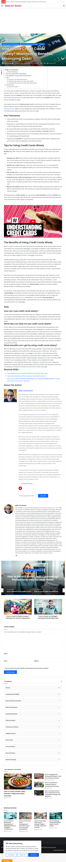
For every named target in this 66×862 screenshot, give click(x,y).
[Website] (16, 556)
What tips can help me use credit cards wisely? (21, 81)
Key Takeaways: (13, 71)
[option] (33, 578)
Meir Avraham (8, 63)
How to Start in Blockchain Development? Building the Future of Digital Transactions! (10, 825)
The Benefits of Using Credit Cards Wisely (18, 75)
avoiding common (9, 108)
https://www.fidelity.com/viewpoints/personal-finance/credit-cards (27, 373)
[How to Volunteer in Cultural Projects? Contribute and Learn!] (39, 784)
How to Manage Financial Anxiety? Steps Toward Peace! (55, 823)
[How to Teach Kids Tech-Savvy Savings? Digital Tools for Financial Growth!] (40, 815)
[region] (22, 850)
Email (6, 661)
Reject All (22, 855)
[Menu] (2, 6)
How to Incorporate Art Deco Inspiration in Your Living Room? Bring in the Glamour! (52, 793)
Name (6, 653)
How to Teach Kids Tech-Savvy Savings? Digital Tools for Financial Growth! (40, 824)
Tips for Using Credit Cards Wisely (16, 73)
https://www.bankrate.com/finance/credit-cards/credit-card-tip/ (26, 376)
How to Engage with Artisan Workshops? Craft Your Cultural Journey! (53, 776)
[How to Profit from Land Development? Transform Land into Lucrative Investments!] (25, 815)
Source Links (10, 85)
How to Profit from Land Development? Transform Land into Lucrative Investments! (25, 825)
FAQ (7, 77)
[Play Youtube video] (33, 221)
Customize (11, 855)
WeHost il (62, 850)
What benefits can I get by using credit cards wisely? (23, 83)
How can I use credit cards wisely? (18, 79)
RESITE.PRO (48, 414)
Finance (9, 36)
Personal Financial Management (20, 36)
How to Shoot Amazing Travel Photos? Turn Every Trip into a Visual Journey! (27, 1)
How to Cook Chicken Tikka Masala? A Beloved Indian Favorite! (14, 793)
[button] (1, 72)
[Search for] (64, 6)
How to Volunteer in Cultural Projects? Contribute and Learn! (52, 784)
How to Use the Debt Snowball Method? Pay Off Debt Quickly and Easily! (33, 578)
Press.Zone (38, 414)
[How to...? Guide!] (13, 6)
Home (4, 36)
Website (36, 661)
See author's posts (27, 483)
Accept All (34, 855)
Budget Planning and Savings (38, 36)
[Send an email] (12, 63)
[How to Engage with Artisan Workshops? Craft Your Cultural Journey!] (39, 776)
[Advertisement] (33, 21)
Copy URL (43, 495)
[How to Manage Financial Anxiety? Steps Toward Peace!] (56, 815)
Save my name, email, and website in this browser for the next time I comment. (27, 668)
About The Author (13, 86)
